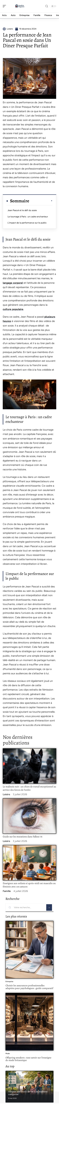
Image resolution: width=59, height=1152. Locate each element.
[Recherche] (47, 6)
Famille (7, 891)
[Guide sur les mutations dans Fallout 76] (29, 816)
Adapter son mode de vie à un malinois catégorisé (27, 1093)
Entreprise (9, 981)
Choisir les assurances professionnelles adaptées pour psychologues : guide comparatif (29, 987)
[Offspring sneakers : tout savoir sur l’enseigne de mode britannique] (29, 1021)
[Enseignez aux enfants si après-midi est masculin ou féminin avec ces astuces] (29, 862)
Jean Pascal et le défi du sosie (22, 210)
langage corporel (13, 282)
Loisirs (6, 794)
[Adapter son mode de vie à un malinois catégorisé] (29, 1086)
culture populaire (13, 309)
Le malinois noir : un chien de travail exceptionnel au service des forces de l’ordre (29, 788)
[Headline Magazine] (19, 6)
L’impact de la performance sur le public (27, 222)
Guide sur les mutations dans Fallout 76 (22, 836)
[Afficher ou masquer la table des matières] (41, 200)
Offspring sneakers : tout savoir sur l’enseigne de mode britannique (28, 1059)
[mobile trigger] (5, 6)
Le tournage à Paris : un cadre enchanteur (28, 216)
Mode (7, 1053)
